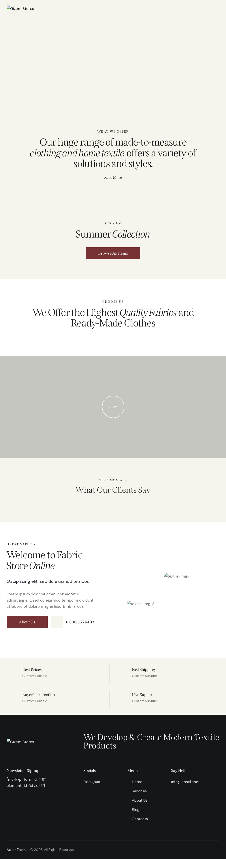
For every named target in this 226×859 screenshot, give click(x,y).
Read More (113, 177)
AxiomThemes (18, 849)
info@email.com (185, 781)
